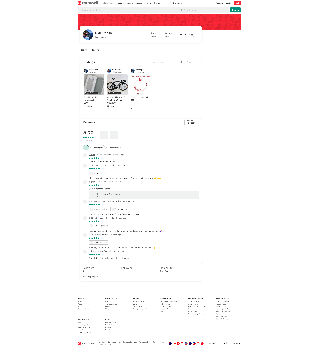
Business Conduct (104, 345)
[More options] (197, 34)
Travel (218, 314)
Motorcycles (109, 309)
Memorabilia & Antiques (224, 311)
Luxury (135, 304)
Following (108, 327)
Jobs (79, 322)
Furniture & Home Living (168, 301)
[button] (103, 36)
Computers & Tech (194, 301)
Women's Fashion (139, 301)
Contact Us (112, 342)
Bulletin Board (110, 325)
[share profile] (191, 34)
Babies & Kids (165, 304)
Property (108, 306)
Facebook (81, 301)
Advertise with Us (145, 342)
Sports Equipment (222, 316)
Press (119, 342)
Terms (155, 342)
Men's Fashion (138, 306)
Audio (190, 309)
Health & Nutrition (166, 306)
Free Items (109, 330)
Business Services (84, 327)
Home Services (83, 330)
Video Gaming (193, 304)
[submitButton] (235, 9)
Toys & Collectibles (222, 301)
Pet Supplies (164, 311)
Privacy (161, 342)
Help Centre (102, 342)
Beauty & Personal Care (141, 309)
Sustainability (127, 342)
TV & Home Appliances (196, 314)
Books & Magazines (223, 306)
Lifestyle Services (84, 325)
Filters (189, 62)
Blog (79, 306)
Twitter (80, 304)
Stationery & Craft (222, 309)
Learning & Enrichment (85, 332)
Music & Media (221, 304)
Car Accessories (111, 304)
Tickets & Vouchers (222, 319)
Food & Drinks (165, 309)
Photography (192, 311)
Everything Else (110, 322)
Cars (107, 301)
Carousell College (84, 309)
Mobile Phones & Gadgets (197, 306)
